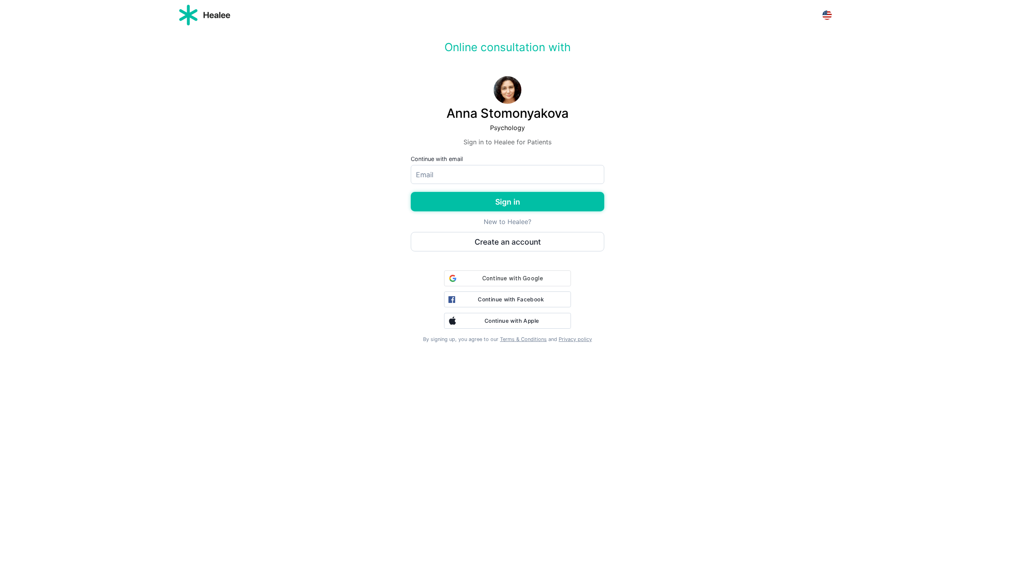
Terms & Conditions (523, 339)
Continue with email (437, 158)
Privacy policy (575, 339)
